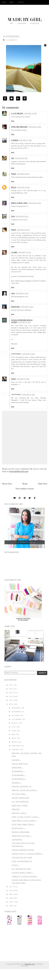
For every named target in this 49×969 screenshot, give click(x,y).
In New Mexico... (19, 779)
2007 (11, 902)
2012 (11, 704)
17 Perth (14, 140)
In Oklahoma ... (19, 775)
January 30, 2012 (22, 216)
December (16, 708)
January (15, 749)
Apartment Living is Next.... (24, 820)
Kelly (13, 187)
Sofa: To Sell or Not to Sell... (26, 817)
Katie (13, 174)
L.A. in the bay (17, 113)
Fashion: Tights (19, 813)
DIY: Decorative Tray (21, 869)
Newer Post (7, 484)
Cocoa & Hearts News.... (23, 872)
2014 (11, 696)
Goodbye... (16, 783)
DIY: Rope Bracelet (20, 801)
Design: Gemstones (20, 798)
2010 (11, 890)
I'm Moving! (17, 839)
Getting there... (19, 794)
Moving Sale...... (19, 828)
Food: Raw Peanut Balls (23, 824)
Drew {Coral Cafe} (19, 203)
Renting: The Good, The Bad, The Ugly (26, 754)
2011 (11, 887)
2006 (11, 906)
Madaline (15, 307)
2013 (11, 700)
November (16, 712)
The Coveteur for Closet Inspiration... (23, 844)
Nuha (13, 379)
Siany (13, 230)
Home (4, 2)
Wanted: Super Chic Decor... (25, 790)
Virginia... (16, 760)
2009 (11, 894)
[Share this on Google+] (18, 98)
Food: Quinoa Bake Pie (22, 861)
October (15, 715)
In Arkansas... (18, 771)
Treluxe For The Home (22, 857)
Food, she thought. (19, 127)
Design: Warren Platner (23, 850)
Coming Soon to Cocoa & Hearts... (27, 854)
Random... (16, 809)
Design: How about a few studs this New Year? (26, 881)
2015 (11, 693)
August (15, 723)
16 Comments (12, 40)
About (12, 2)
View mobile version (24, 488)
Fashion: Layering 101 (22, 786)
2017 (11, 685)
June (14, 731)
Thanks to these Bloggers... (25, 876)
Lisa (13, 216)
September (16, 719)
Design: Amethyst (20, 764)
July (14, 727)
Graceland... (17, 767)
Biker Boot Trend (20, 805)
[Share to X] (12, 98)
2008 (11, 898)
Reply (12, 121)
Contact (21, 2)
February (16, 746)
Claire (14, 252)
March (15, 742)
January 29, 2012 (30, 113)
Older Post (42, 484)
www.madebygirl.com (18, 471)
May (13, 734)
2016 (11, 689)
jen (12, 158)
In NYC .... (16, 865)
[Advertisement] (23, 944)
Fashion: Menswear (20, 832)
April (14, 738)
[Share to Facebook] (5, 98)
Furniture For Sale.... (22, 836)
